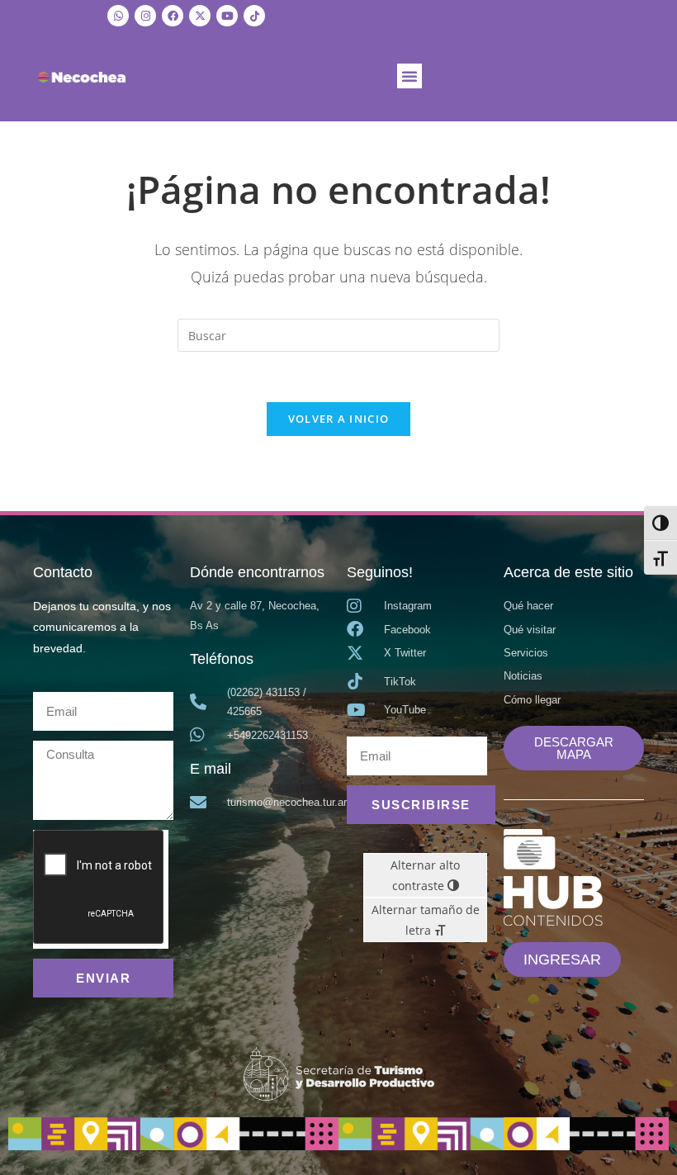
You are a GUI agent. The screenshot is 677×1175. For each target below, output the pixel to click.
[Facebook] (172, 15)
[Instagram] (145, 15)
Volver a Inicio (339, 418)
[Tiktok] (254, 15)
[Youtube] (227, 15)
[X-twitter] (200, 15)
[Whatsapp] (118, 15)
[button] (409, 76)
